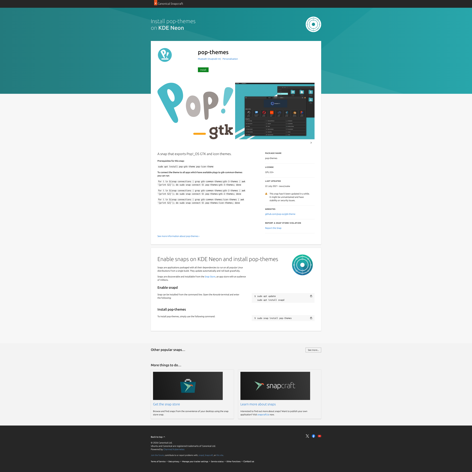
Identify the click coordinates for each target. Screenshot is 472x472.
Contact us (248, 461)
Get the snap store (166, 404)
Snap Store (210, 276)
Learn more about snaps (258, 404)
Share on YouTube (319, 436)
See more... (313, 350)
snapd (201, 455)
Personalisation (230, 59)
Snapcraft (209, 455)
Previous (303, 142)
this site (219, 455)
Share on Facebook (313, 436)
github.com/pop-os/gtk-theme (280, 214)
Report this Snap (273, 228)
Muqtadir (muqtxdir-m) (209, 59)
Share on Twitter (307, 436)
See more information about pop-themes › (178, 236)
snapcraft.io (263, 414)
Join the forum (157, 455)
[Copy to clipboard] (311, 296)
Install (203, 69)
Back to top (157, 437)
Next (311, 142)
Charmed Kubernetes (173, 449)
